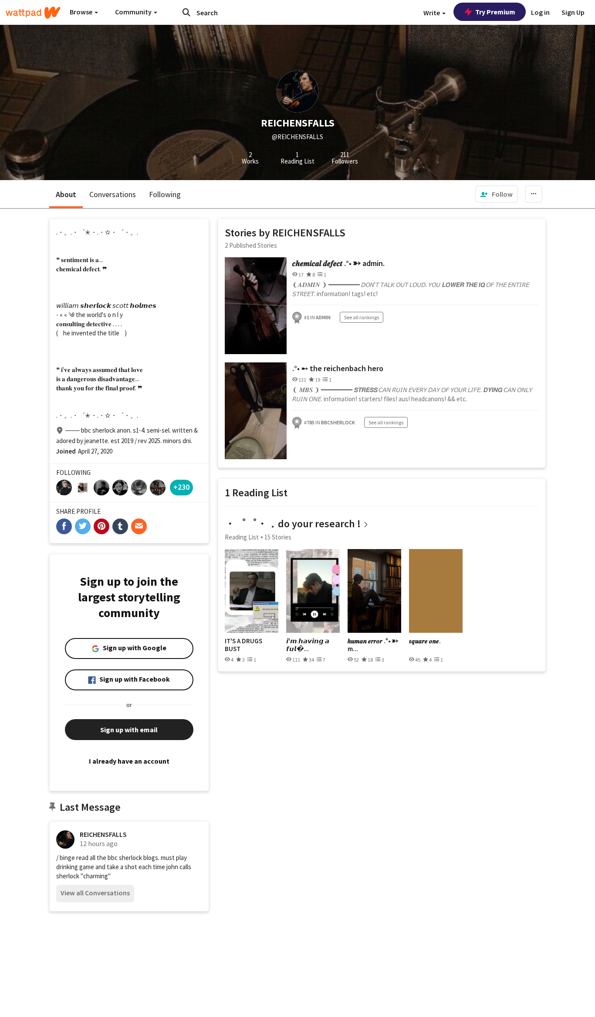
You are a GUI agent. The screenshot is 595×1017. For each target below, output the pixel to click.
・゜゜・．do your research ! (293, 523)
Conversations (112, 194)
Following (165, 194)
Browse (82, 11)
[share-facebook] (64, 526)
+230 (181, 487)
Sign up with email (129, 729)
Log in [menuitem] (540, 12)
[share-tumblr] (120, 526)
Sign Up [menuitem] (573, 12)
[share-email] (139, 526)
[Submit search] (186, 12)
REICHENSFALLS (103, 834)
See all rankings (361, 317)
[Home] (33, 12)
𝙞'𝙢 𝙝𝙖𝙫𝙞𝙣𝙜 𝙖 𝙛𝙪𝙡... (307, 644)
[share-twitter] (83, 526)
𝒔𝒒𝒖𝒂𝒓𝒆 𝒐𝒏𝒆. (425, 641)
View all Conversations (95, 892)
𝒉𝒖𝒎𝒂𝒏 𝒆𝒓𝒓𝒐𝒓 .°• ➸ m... (373, 644)
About (66, 194)
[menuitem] (496, 194)
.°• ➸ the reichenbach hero (337, 368)
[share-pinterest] (101, 526)
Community (134, 11)
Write (432, 12)
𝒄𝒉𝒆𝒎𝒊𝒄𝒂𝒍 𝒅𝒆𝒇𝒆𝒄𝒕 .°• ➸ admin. (338, 263)
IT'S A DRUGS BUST (243, 644)
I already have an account (129, 761)
